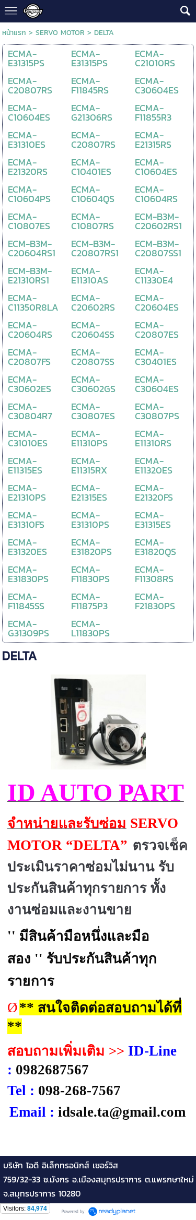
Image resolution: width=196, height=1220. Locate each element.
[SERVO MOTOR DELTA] (98, 720)
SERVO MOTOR (60, 32)
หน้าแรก (14, 32)
